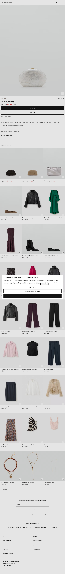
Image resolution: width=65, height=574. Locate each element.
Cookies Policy (44, 283)
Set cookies (32, 287)
